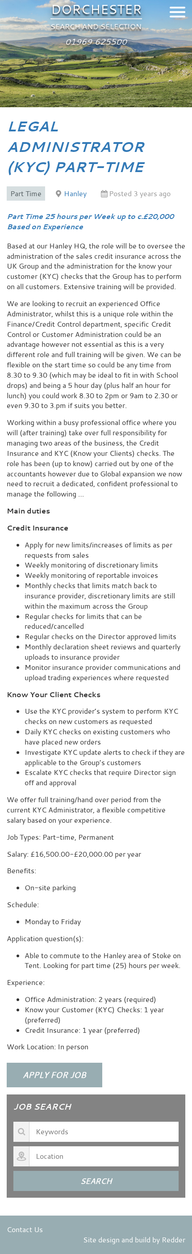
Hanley (75, 193)
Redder (173, 1240)
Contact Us (25, 1229)
